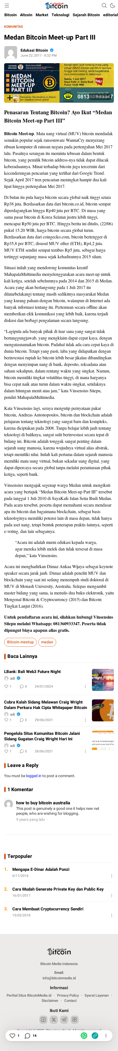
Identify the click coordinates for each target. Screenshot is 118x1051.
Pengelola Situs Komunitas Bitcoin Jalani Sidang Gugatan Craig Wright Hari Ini (42, 736)
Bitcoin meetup (20, 642)
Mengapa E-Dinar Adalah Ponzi (40, 869)
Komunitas (13, 26)
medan (47, 642)
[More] (85, 686)
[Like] (12, 1035)
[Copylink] (95, 1035)
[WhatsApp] (84, 1035)
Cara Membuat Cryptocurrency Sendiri (47, 909)
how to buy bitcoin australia (43, 803)
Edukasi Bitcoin (34, 50)
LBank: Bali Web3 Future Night (32, 671)
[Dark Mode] (112, 5)
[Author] (10, 52)
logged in (33, 776)
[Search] (104, 5)
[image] (103, 680)
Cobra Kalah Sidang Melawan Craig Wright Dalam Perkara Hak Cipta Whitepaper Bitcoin (45, 704)
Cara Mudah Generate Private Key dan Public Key (58, 889)
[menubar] (6, 5)
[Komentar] (27, 1035)
